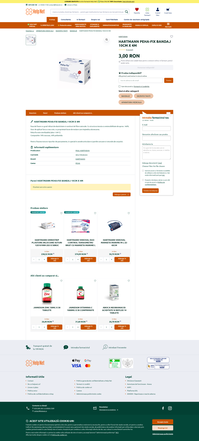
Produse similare (39, 208)
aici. (163, 175)
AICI (117, 432)
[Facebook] (163, 408)
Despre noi (95, 19)
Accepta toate (162, 422)
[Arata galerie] (106, 39)
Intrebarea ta (147, 144)
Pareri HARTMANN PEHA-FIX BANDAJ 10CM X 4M (57, 180)
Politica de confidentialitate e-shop (40, 394)
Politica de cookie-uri (84, 387)
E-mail (144, 124)
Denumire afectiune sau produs (155, 134)
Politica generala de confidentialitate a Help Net (94, 381)
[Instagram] (170, 408)
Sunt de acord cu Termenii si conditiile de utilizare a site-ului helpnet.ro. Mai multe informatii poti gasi (157, 173)
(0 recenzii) (129, 50)
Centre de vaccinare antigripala (136, 19)
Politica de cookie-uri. (59, 435)
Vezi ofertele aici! (128, 1)
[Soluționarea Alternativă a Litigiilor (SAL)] (158, 366)
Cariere (79, 391)
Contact (31, 381)
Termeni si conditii (83, 384)
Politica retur (32, 391)
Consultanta (66, 19)
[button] (157, 12)
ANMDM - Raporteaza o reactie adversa (141, 394)
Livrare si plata (33, 387)
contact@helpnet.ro (40, 411)
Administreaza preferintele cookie (88, 394)
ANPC (129, 387)
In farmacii (81, 19)
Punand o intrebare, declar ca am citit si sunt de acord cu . (157, 182)
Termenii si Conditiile (141, 86)
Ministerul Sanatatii (134, 381)
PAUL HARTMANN (83, 150)
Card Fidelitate (112, 19)
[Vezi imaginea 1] (31, 40)
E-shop (52, 19)
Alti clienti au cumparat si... (45, 275)
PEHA (78, 163)
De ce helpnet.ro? (34, 384)
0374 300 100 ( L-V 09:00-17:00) (44, 408)
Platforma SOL (132, 391)
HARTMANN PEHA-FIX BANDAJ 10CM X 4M (57, 121)
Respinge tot (163, 428)
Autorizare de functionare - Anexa (139, 384)
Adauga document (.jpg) (152, 163)
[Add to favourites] (171, 36)
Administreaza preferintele (162, 434)
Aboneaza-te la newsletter (107, 410)
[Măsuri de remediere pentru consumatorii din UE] (158, 360)
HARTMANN (123, 37)
